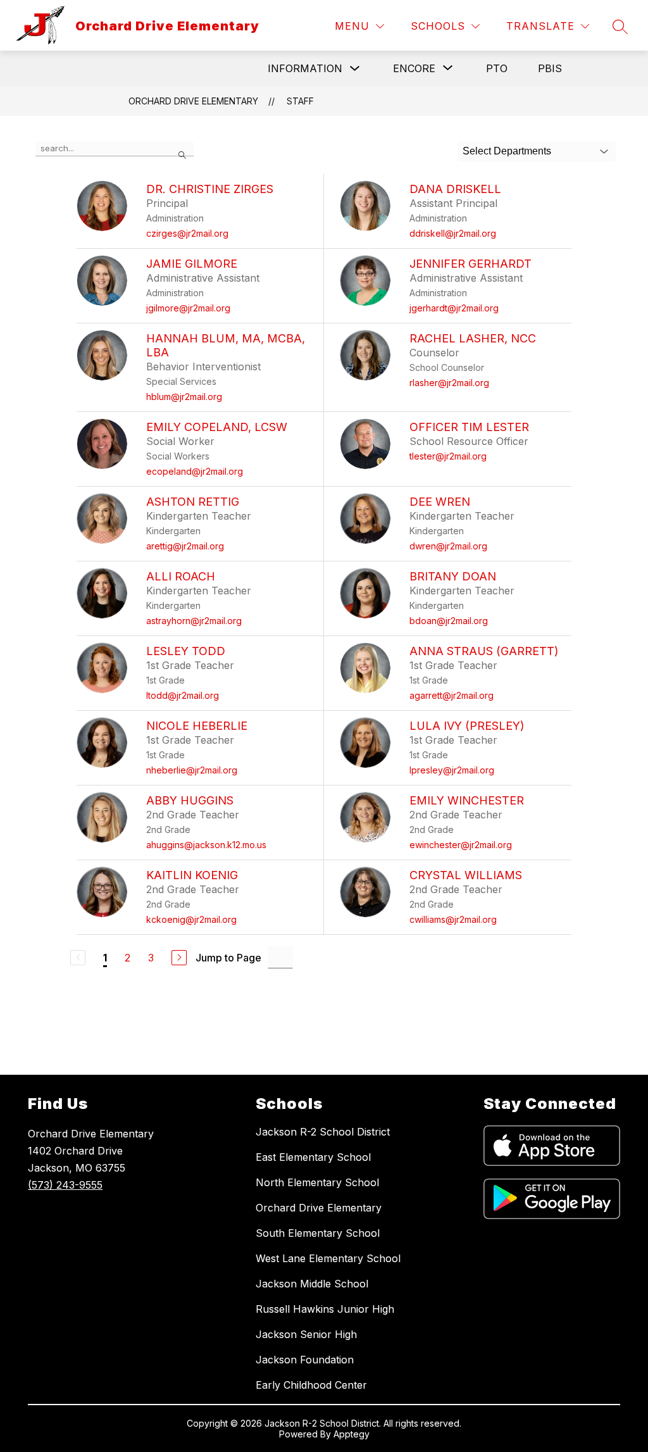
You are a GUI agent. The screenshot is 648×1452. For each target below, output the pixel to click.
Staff (300, 101)
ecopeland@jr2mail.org (194, 471)
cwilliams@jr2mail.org (453, 919)
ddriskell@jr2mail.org (452, 233)
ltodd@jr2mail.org (182, 695)
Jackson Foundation (305, 1359)
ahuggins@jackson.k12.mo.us (206, 844)
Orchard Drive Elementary (193, 101)
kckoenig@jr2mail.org (191, 919)
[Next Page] (179, 957)
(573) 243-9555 (65, 1185)
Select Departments (507, 151)
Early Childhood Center (311, 1385)
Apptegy (351, 1434)
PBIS (550, 68)
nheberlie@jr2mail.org (191, 770)
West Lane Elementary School (328, 1258)
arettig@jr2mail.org (185, 546)
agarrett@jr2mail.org (451, 695)
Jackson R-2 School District (323, 1131)
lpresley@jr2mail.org (451, 770)
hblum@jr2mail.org (184, 396)
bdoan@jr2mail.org (448, 620)
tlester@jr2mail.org (448, 456)
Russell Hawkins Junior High (325, 1309)
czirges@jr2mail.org (187, 233)
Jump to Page (228, 957)
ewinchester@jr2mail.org (460, 844)
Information (305, 68)
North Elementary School (317, 1182)
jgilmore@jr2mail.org (188, 308)
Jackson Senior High (306, 1334)
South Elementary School (318, 1233)
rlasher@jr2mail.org (449, 382)
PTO (497, 68)
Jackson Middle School (312, 1283)
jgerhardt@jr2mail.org (454, 308)
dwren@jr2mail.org (448, 546)
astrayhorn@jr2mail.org (194, 620)
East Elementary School (313, 1157)
